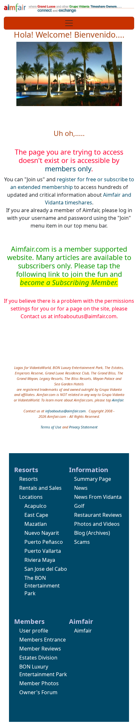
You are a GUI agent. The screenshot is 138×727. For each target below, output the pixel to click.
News (81, 487)
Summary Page (92, 478)
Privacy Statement (83, 427)
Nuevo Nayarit (41, 532)
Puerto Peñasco (43, 541)
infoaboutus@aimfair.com (65, 410)
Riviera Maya (39, 559)
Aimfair (117, 400)
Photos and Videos (97, 523)
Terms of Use (50, 427)
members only (68, 168)
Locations (31, 496)
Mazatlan (35, 523)
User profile (33, 630)
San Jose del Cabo (45, 568)
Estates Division (38, 657)
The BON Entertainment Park (42, 585)
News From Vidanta (98, 496)
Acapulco (35, 505)
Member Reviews (40, 648)
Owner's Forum (38, 692)
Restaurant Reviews (98, 514)
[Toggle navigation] (69, 23)
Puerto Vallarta (42, 550)
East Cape (36, 514)
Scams (82, 541)
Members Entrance (42, 639)
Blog (79, 532)
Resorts (28, 478)
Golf (79, 505)
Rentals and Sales (40, 487)
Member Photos (39, 683)
